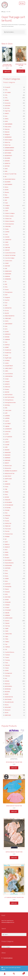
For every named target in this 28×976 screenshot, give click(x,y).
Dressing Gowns (8, 292)
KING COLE (7, 386)
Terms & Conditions (8, 958)
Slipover (7, 589)
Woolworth (7, 710)
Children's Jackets (9, 216)
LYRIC (6, 447)
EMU (6, 305)
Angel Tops (7, 110)
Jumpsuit (7, 381)
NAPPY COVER (8, 478)
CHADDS (7, 208)
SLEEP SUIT (7, 584)
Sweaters (7, 620)
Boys (6, 195)
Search (14, 973)
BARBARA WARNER (9, 147)
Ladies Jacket (8, 410)
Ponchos (7, 520)
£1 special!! (7, 87)
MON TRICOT (8, 476)
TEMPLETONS (8, 633)
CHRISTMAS (8, 226)
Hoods (6, 355)
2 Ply (6, 89)
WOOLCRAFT (8, 707)
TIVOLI (6, 639)
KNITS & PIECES (8, 394)
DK (5, 281)
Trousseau (7, 660)
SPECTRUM (7, 597)
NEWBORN (7, 484)
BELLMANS (7, 158)
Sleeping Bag (8, 586)
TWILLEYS (7, 665)
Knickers (7, 389)
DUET (6, 294)
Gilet (6, 326)
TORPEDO (7, 647)
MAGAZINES (8, 452)
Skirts (6, 581)
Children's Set (8, 218)
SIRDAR (7, 578)
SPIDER (7, 599)
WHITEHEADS (8, 699)
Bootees (7, 192)
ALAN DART (7, 105)
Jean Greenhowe (9, 373)
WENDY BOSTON (9, 697)
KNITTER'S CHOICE (9, 397)
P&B (6, 489)
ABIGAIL (7, 100)
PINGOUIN (7, 515)
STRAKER (7, 605)
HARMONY (7, 339)
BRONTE (7, 197)
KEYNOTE (7, 384)
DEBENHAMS (8, 273)
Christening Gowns (9, 224)
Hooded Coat (8, 350)
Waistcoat (7, 683)
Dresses (7, 289)
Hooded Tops (8, 352)
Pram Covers (8, 528)
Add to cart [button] (7, 71)
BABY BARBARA (8, 124)
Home (4, 11)
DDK (6, 268)
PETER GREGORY (9, 505)
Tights (6, 636)
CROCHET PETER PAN (10, 255)
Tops (6, 644)
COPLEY (7, 245)
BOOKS (6, 189)
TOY (6, 649)
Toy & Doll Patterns (9, 652)
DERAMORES (8, 279)
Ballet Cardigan (8, 139)
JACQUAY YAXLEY (9, 365)
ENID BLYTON (8, 308)
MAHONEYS (7, 455)
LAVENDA (7, 418)
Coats (6, 234)
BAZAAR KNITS (8, 155)
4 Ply (6, 97)
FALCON (7, 313)
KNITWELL (7, 405)
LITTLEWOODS (8, 436)
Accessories (7, 103)
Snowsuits (7, 591)
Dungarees (7, 297)
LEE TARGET (8, 423)
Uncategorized (8, 673)
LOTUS (6, 439)
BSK (6, 200)
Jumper (7, 379)
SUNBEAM (7, 615)
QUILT (6, 541)
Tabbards (7, 623)
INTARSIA (7, 360)
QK (5, 539)
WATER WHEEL (8, 686)
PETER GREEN (8, 502)
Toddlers (7, 641)
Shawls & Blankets (9, 562)
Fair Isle (7, 310)
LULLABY (7, 444)
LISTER (6, 434)
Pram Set (7, 531)
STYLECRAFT (8, 610)
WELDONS (7, 691)
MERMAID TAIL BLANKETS (11, 470)
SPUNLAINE (8, 602)
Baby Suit (7, 132)
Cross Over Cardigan (9, 258)
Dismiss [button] (3, 969)
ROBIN (6, 555)
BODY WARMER (8, 184)
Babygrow (7, 134)
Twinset (7, 668)
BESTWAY (7, 166)
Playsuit (7, 518)
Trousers (7, 657)
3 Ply (6, 95)
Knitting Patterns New (10, 402)
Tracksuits (7, 654)
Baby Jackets (8, 126)
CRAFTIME (7, 247)
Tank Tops (7, 626)
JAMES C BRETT (9, 368)
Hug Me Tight (8, 358)
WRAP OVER (8, 715)
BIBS (6, 171)
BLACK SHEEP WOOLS (10, 179)
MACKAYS (7, 449)
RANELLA (7, 544)
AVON (6, 121)
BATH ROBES (8, 153)
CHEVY (6, 210)
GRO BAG (7, 337)
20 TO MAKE (8, 92)
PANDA (6, 492)
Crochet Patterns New (10, 252)
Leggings (7, 426)
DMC (6, 284)
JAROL (6, 371)
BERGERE (7, 160)
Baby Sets (7, 129)
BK (5, 176)
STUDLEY (7, 607)
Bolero (6, 187)
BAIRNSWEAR (8, 137)
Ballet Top (7, 142)
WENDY (6, 694)
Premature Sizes (9, 534)
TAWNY (6, 628)
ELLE (6, 302)
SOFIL (6, 594)
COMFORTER (8, 239)
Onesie (6, 486)
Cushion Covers (8, 260)
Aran (6, 116)
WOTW (6, 712)
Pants (6, 494)
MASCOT (7, 463)
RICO (6, 549)
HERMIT (7, 347)
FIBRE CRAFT (8, 318)
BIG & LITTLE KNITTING (10, 174)
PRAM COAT (8, 526)
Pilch (6, 513)
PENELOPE (7, 499)
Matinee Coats (8, 465)
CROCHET (7, 250)
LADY (6, 413)
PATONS (7, 497)
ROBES (6, 552)
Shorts (6, 576)
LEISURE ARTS (8, 428)
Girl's (6, 329)
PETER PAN (7, 507)
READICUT (7, 547)
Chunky (6, 229)
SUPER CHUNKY (8, 618)
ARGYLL (7, 118)
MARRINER (7, 457)
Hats (6, 342)
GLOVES (7, 331)
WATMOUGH (8, 689)
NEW (6, 481)
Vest (6, 678)
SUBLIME (7, 612)
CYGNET (7, 263)
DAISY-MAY (7, 266)
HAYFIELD (7, 344)
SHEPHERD (7, 568)
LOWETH (7, 442)
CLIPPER (7, 231)
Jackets (7, 363)
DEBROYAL (7, 276)
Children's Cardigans (10, 213)
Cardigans (7, 205)
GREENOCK (7, 334)
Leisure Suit (7, 431)
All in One (7, 108)
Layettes (7, 421)
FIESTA (6, 321)
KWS (6, 407)
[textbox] (14, 947)
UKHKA (6, 670)
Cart (21, 972)
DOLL (6, 287)
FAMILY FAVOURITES (9, 315)
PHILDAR (7, 510)
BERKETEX (7, 163)
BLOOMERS (7, 181)
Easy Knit (7, 300)
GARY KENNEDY (8, 323)
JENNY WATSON (8, 376)
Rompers (7, 557)
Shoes (6, 573)
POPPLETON (8, 523)
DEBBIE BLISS (8, 271)
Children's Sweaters (9, 221)
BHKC (6, 168)
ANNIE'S (7, 113)
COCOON (7, 237)
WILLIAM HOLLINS (9, 702)
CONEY (6, 242)
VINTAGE (7, 681)
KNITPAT (7, 392)
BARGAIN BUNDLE (9, 150)
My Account (4, 973)
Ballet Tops (7, 145)
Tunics (6, 662)
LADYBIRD (7, 415)
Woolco (7, 704)
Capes (6, 202)
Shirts (6, 570)
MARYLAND (7, 460)
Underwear (7, 675)
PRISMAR (7, 536)
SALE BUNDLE (8, 560)
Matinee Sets (8, 468)
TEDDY (6, 631)
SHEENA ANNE (8, 565)
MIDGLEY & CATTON (9, 473)
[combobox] (14, 947)
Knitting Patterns (9, 400)
